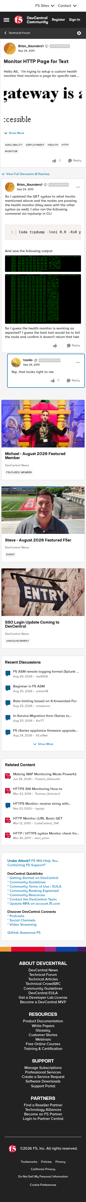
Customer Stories (43, 1035)
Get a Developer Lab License (43, 997)
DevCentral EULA (43, 993)
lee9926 (42, 676)
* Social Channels (21, 920)
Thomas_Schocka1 (47, 794)
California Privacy (43, 1169)
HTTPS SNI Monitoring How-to (37, 789)
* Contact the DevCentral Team (32, 899)
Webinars (43, 1039)
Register (58, 19)
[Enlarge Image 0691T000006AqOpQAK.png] (43, 299)
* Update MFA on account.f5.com (33, 903)
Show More (16, 133)
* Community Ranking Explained (33, 891)
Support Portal (43, 1086)
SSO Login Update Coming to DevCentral (32, 625)
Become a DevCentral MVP (43, 1002)
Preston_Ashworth (47, 779)
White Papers (43, 1026)
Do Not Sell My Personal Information (43, 1176)
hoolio (27, 360)
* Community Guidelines (26, 882)
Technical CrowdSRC (43, 984)
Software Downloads (43, 1081)
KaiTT (40, 721)
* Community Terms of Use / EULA (34, 886)
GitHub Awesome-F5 (24, 932)
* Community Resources (26, 895)
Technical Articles (43, 979)
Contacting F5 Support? (26, 865)
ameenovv (43, 706)
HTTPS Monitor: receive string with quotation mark (41, 804)
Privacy (60, 1162)
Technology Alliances (43, 1110)
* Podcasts (15, 916)
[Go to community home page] (31, 20)
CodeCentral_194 (46, 823)
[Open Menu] (79, 33)
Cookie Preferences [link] (43, 1185)
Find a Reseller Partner (43, 1105)
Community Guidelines (43, 988)
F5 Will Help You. (33, 861)
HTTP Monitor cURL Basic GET (38, 818)
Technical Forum (19, 33)
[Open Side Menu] (6, 19)
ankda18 (42, 691)
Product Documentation (43, 1021)
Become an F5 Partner (43, 1114)
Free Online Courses (43, 1044)
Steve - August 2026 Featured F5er (38, 540)
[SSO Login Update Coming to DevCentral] (43, 592)
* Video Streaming (22, 924)
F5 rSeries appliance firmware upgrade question (44, 731)
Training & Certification (43, 1049)
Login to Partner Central (43, 1119)
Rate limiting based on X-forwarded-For (45, 701)
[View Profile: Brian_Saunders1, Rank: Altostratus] (10, 49)
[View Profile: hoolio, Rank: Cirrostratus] (16, 362)
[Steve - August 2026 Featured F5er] (43, 510)
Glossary (43, 1030)
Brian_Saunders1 (30, 46)
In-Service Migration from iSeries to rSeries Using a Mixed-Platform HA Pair (44, 716)
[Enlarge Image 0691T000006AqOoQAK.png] (43, 263)
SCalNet (42, 735)
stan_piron (42, 838)
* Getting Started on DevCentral (32, 878)
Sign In (74, 19)
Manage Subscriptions (43, 1068)
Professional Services (43, 1072)
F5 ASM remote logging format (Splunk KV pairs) (47, 672)
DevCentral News (17, 465)
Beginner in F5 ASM (29, 686)
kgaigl (39, 808)
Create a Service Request (43, 1077)
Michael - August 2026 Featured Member (35, 456)
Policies (46, 1162)
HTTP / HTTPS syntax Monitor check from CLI (46, 833)
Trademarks (29, 1162)
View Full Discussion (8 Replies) (27, 174)
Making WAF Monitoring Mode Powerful (44, 774)
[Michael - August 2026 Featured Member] (43, 423)
